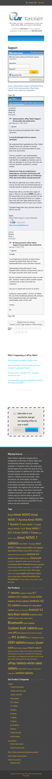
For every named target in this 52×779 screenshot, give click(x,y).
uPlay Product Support (21, 86)
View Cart (41, 3)
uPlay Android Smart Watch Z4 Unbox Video (22, 360)
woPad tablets (24, 673)
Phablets (30, 642)
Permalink (12, 115)
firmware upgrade (37, 564)
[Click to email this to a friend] (22, 332)
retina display (22, 648)
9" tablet (29, 593)
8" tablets (22, 593)
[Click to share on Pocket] (29, 328)
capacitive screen (21, 561)
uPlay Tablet (25, 579)
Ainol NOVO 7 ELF (16, 528)
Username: (12, 63)
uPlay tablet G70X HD (33, 656)
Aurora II (27, 558)
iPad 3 (29, 570)
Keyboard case (15, 763)
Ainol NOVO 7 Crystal (31, 524)
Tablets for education (13, 651)
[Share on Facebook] (15, 328)
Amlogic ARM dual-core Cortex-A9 (17, 554)
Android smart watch (16, 558)
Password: (12, 69)
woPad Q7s (30, 669)
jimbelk (11, 232)
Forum (10, 86)
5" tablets (13, 721)
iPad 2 (24, 570)
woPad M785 (22, 669)
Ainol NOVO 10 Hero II (32, 551)
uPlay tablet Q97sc (32, 659)
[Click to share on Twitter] (19, 328)
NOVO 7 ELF (11, 573)
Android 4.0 (33, 554)
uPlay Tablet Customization (17, 756)
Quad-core (25, 573)
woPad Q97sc (11, 673)
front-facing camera (15, 567)
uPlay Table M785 (30, 654)
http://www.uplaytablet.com (18, 225)
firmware (26, 564)
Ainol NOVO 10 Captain (32, 547)
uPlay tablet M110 (21, 659)
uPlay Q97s (21, 654)
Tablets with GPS (16, 695)
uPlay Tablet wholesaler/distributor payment (23, 752)
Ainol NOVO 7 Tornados (27, 544)
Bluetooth (15, 622)
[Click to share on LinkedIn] (36, 328)
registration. (13, 59)
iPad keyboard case (24, 633)
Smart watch (35, 573)
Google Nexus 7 (27, 567)
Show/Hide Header (37, 52)
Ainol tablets (23, 600)
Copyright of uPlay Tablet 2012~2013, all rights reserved (26, 774)
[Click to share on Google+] (22, 328)
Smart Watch (12, 741)
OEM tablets (17, 642)
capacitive (11, 561)
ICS (20, 570)
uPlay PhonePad (28, 576)
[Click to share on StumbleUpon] (15, 332)
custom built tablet (33, 561)
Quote (14, 127)
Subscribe (31, 430)
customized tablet (15, 564)
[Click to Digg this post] (32, 328)
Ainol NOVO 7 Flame (26, 532)
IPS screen (36, 570)
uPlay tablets (34, 579)
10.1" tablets (22, 596)
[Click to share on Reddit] (19, 332)
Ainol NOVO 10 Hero (15, 551)
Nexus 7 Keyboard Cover (35, 638)
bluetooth (35, 558)
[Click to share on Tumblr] (39, 328)
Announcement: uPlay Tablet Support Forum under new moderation (23, 89)
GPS (33, 567)
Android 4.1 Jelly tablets (21, 610)
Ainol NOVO (22, 514)
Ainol (10, 514)
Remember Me (16, 75)
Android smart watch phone (23, 618)
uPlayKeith (12, 108)
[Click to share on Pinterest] (26, 328)
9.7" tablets (14, 706)
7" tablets (13, 593)
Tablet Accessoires (14, 760)
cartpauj (32, 322)
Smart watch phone (14, 577)
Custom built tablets (22, 628)
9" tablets (13, 710)
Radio (16, 648)
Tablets (10, 684)
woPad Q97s (37, 669)
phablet (18, 573)
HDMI (37, 567)
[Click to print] (26, 332)
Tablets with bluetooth (18, 691)
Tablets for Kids (24, 651)
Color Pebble (29, 623)
